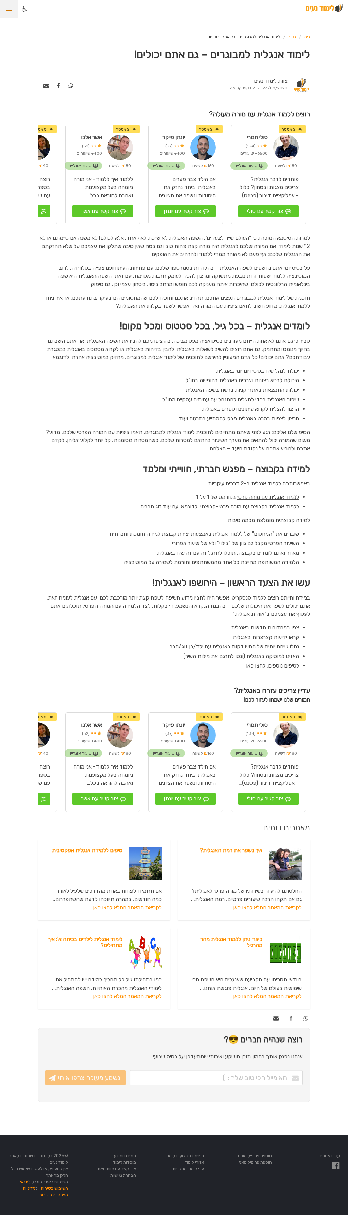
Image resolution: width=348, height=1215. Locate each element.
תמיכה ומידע (125, 1155)
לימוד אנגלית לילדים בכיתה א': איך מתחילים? (85, 942)
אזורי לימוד (194, 1162)
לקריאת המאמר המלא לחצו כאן (267, 907)
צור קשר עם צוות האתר (115, 1168)
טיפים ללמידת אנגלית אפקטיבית (87, 850)
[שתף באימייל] (46, 85)
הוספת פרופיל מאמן (255, 1162)
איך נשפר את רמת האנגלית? (231, 850)
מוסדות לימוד (124, 1162)
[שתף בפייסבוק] (58, 85)
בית (307, 37)
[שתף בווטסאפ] (71, 85)
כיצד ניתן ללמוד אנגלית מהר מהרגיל (231, 942)
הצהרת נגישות (123, 1175)
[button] (9, 9)
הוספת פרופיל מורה (255, 1155)
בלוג (292, 37)
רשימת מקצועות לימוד (185, 1155)
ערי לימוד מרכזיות (188, 1168)
